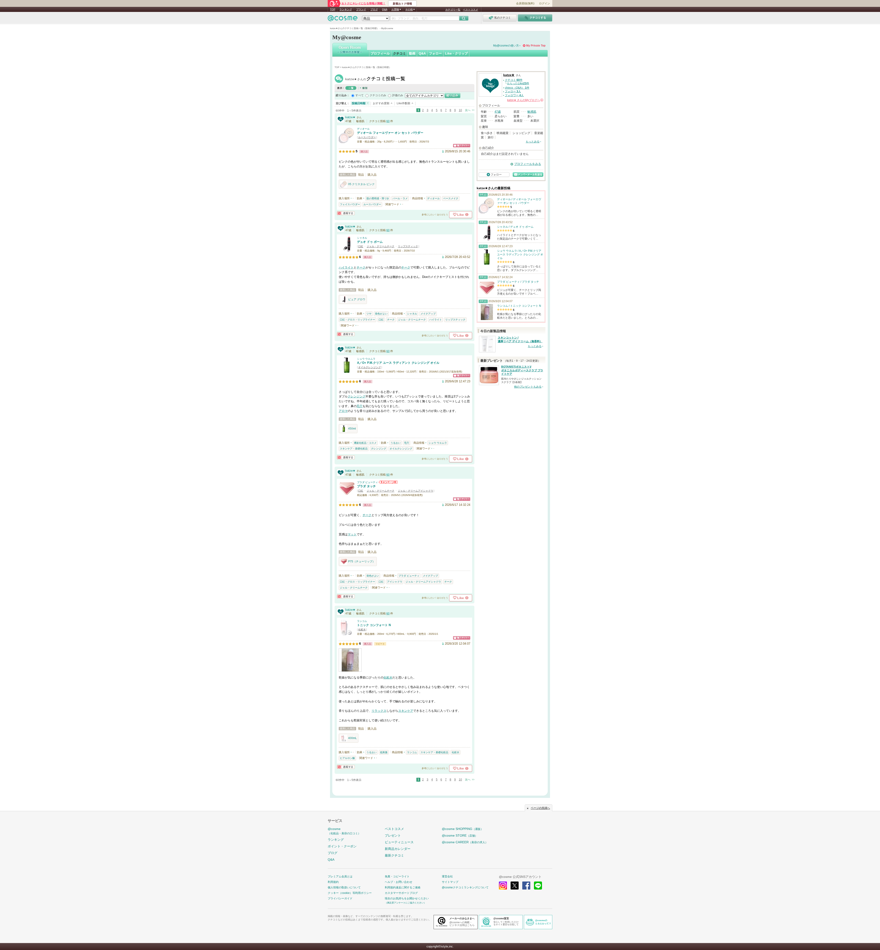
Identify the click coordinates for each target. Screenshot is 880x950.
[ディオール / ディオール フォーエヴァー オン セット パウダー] (347, 141)
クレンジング (357, 396)
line (538, 886)
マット (352, 534)
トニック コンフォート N (374, 625)
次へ (467, 110)
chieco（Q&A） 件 (517, 87)
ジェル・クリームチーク (380, 246)
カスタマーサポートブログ (401, 893)
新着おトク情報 (402, 3)
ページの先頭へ (540, 808)
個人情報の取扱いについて (344, 887)
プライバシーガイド (340, 898)
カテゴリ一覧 (452, 9)
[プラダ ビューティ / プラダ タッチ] (347, 494)
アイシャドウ (394, 581)
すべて (359, 95)
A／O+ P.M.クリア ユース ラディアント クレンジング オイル (398, 362)
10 (460, 110)
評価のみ (397, 95)
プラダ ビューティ (367, 482)
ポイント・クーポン (342, 846)
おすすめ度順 (381, 103)
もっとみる (532, 141)
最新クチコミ (394, 855)
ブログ (374, 9)
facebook (526, 886)
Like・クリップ (456, 53)
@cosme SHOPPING (462, 829)
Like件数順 (403, 103)
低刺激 (384, 752)
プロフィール (380, 53)
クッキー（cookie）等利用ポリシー (350, 893)
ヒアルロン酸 (347, 758)
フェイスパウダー (350, 204)
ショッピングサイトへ (461, 145)
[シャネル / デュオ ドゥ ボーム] (347, 250)
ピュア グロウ (356, 299)
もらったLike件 (518, 83)
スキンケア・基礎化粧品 (354, 448)
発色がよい (381, 313)
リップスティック (408, 246)
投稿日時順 (359, 103)
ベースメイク (450, 198)
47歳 (498, 111)
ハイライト (346, 267)
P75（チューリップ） (361, 561)
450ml (352, 428)
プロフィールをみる (527, 164)
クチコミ (399, 53)
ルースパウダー (367, 137)
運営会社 (447, 876)
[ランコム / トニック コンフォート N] (347, 633)
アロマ (343, 411)
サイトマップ (450, 882)
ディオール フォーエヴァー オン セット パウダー (390, 132)
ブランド (361, 9)
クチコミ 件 (513, 80)
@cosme (344, 831)
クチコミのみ (378, 95)
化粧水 (362, 629)
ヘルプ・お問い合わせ (398, 882)
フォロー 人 (513, 91)
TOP (332, 9)
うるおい (395, 442)
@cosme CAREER (465, 842)
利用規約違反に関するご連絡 (403, 887)
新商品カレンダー (397, 849)
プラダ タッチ (366, 486)
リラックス (378, 710)
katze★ (375, 79)
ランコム (362, 621)
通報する (346, 213)
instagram (503, 886)
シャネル (362, 237)
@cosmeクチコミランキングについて (465, 887)
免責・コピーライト (397, 876)
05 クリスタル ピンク (361, 184)
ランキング (345, 9)
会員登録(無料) (525, 3)
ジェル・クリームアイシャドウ (415, 490)
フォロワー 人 (514, 95)
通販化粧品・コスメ (365, 442)
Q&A (384, 9)
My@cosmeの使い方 (506, 45)
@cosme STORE (460, 835)
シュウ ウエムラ (366, 358)
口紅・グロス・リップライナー (357, 319)
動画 (412, 53)
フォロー (435, 53)
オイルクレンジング (369, 367)
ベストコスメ (470, 9)
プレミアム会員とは (340, 876)
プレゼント (393, 835)
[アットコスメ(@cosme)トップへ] (343, 19)
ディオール (363, 128)
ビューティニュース (399, 842)
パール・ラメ (400, 198)
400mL (352, 738)
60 (388, 121)
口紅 (360, 246)
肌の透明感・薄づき (377, 198)
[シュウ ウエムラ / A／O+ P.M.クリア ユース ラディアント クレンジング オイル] (347, 371)
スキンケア (405, 710)
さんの (525, 100)
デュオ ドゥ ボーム (370, 242)
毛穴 (360, 406)
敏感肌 (531, 111)
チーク (361, 267)
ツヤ (368, 313)
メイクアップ (428, 313)
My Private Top (535, 45)
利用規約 (333, 882)
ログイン (544, 3)
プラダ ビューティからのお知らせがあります (388, 482)
